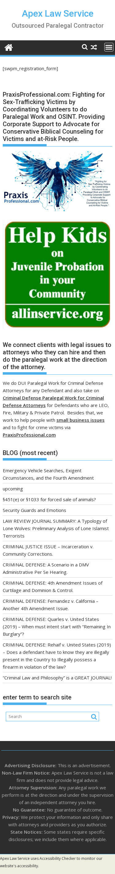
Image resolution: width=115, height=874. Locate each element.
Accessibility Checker (58, 858)
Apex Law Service (58, 13)
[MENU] (108, 47)
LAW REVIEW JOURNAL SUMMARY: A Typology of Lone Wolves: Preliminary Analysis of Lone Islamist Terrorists (56, 528)
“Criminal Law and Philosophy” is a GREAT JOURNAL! (57, 678)
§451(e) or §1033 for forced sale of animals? (49, 499)
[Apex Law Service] (9, 46)
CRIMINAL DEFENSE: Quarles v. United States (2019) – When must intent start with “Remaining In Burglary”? (57, 626)
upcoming (13, 488)
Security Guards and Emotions (34, 510)
